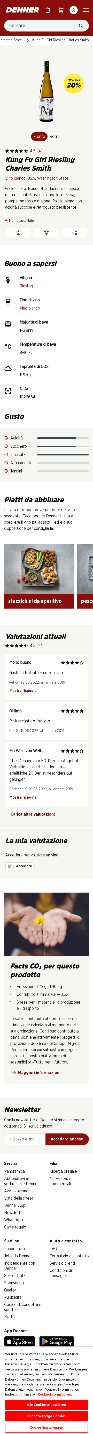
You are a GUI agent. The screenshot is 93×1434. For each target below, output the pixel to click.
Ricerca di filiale (63, 1171)
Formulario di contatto (69, 1256)
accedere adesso (67, 1139)
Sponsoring (14, 1283)
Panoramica (14, 1171)
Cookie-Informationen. (55, 1394)
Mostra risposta (23, 691)
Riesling (26, 286)
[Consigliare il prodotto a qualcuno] (75, 233)
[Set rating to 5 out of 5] (26, 151)
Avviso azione (16, 1191)
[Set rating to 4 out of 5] (21, 151)
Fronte (39, 137)
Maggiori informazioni (39, 1073)
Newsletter (14, 1213)
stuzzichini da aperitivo (35, 601)
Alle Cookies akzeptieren (46, 1405)
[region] (46, 1390)
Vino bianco (15, 178)
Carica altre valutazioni (33, 814)
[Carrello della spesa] (61, 10)
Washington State (52, 178)
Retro (55, 137)
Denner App (15, 1205)
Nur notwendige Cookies (46, 1416)
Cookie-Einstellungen (46, 1427)
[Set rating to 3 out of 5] (16, 151)
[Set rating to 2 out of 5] (12, 151)
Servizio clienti (62, 1263)
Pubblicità (12, 1297)
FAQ (53, 1249)
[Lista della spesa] (48, 10)
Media (9, 1317)
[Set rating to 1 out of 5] (7, 151)
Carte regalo (15, 1227)
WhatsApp (13, 1220)
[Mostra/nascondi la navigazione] (86, 9)
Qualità (10, 1290)
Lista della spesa (18, 1198)
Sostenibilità (15, 1276)
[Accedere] (73, 10)
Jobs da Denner (18, 1256)
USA (31, 178)
